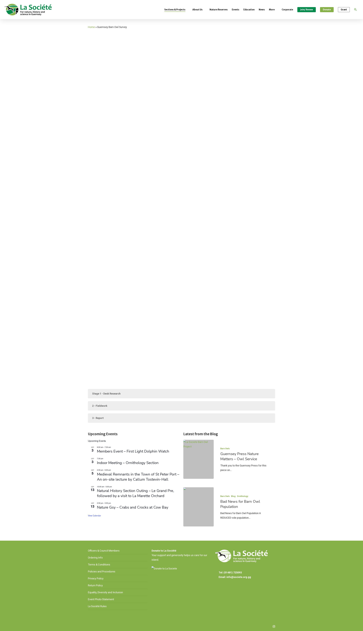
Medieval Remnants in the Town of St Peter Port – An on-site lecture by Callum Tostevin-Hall (138, 477)
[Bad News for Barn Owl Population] (198, 506)
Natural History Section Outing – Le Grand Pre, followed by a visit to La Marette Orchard (135, 493)
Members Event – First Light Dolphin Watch (133, 451)
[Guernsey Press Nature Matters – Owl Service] (198, 459)
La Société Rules (97, 606)
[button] (355, 9)
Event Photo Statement (101, 599)
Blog (233, 496)
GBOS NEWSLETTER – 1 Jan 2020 (107, 168)
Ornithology (242, 496)
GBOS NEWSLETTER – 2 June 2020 (108, 177)
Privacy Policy (96, 578)
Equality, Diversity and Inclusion (105, 592)
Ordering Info (95, 557)
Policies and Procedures (101, 571)
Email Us (93, 215)
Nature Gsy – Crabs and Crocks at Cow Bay (132, 507)
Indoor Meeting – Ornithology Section (128, 462)
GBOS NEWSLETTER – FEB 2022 (106, 185)
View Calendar (94, 515)
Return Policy (95, 585)
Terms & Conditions (99, 564)
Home (91, 27)
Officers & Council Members (104, 550)
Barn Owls (225, 448)
